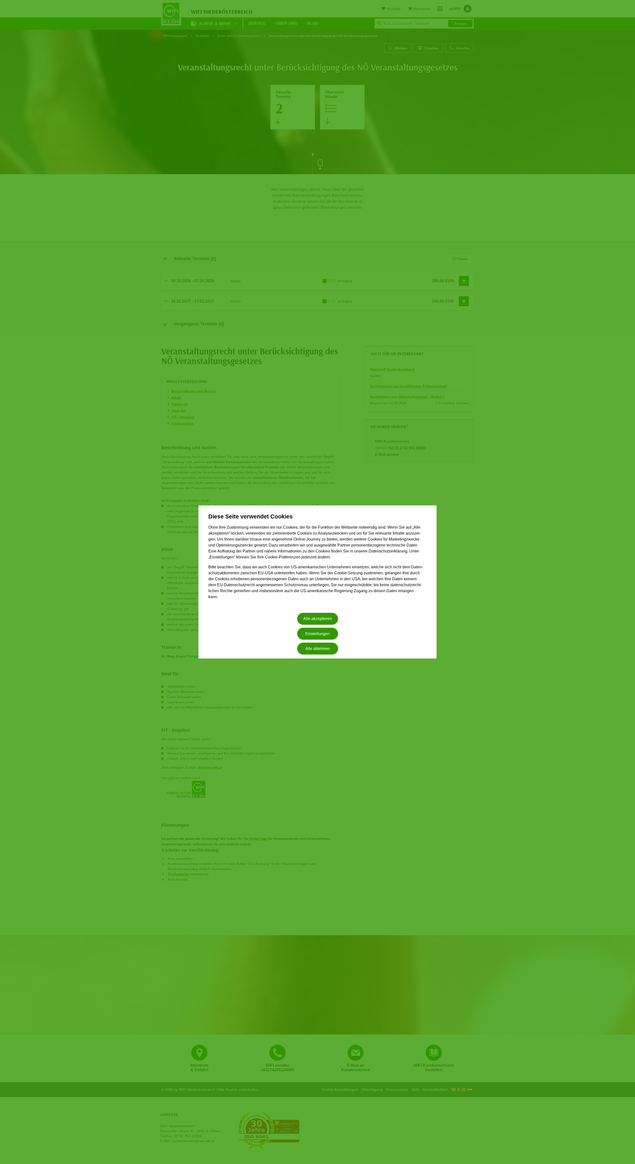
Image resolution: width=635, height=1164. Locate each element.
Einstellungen (317, 634)
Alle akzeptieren (317, 619)
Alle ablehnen (317, 649)
